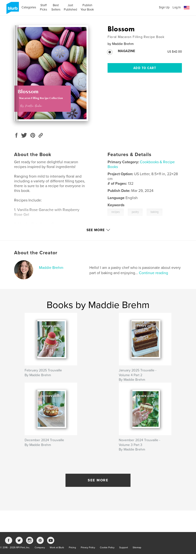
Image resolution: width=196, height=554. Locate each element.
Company (40, 547)
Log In (177, 7)
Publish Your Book (87, 7)
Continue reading (153, 273)
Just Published (70, 7)
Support (123, 547)
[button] (187, 8)
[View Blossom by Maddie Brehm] (51, 73)
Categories (29, 7)
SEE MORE (98, 480)
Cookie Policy (107, 547)
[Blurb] (12, 10)
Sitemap (137, 547)
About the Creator (35, 253)
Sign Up (164, 7)
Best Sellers (55, 7)
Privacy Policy (88, 547)
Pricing (72, 547)
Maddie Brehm (51, 267)
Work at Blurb (57, 547)
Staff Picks (43, 7)
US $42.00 (174, 51)
